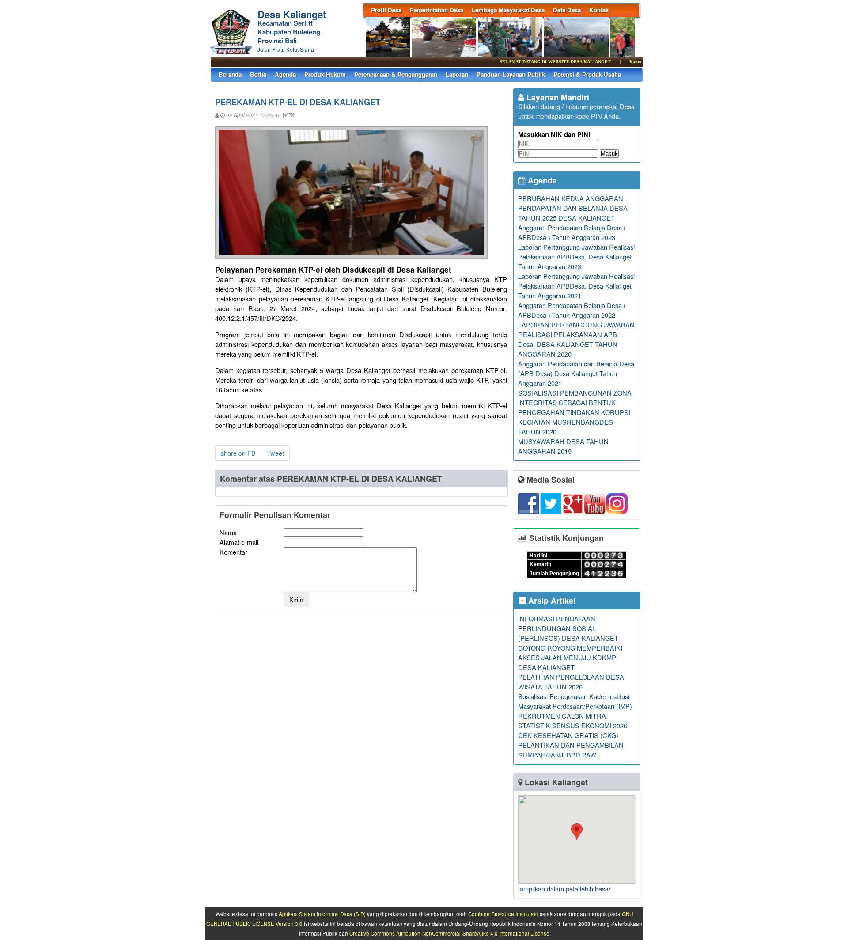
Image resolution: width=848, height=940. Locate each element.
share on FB (238, 452)
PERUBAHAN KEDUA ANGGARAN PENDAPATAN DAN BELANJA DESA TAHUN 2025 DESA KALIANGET (573, 208)
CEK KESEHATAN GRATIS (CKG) (568, 735)
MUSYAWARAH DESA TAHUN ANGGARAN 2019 (563, 446)
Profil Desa (386, 10)
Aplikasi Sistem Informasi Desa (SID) (322, 913)
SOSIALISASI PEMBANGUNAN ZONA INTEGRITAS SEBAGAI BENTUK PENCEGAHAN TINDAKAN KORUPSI (575, 402)
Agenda (285, 74)
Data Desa (567, 10)
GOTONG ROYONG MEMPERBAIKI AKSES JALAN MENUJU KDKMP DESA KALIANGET (570, 657)
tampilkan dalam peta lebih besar (564, 888)
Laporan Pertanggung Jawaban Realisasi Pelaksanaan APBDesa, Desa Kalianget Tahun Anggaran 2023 (576, 256)
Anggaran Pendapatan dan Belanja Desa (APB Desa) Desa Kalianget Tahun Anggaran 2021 (576, 373)
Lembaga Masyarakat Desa (508, 10)
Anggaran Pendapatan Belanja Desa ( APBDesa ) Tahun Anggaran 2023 (572, 232)
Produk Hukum (325, 74)
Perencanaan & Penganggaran (395, 74)
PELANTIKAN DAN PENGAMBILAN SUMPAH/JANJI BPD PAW (571, 749)
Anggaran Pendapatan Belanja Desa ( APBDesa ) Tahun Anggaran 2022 (572, 310)
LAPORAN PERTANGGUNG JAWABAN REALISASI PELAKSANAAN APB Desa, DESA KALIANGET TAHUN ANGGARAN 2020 (576, 339)
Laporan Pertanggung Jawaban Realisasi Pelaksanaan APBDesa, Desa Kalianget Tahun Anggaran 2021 (576, 285)
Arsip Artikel (550, 600)
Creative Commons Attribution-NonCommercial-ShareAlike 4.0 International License (449, 933)
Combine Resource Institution (503, 913)
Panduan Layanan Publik (511, 74)
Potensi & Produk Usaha (587, 74)
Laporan (457, 74)
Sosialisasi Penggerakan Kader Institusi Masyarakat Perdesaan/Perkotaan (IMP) (575, 701)
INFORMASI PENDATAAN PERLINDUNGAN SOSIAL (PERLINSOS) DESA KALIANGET (568, 628)
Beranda (230, 74)
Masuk (609, 153)
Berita (258, 74)
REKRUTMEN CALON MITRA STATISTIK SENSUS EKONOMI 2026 (572, 720)
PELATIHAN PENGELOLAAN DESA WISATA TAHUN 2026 (571, 681)
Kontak (599, 10)
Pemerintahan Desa (436, 10)
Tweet (275, 452)
